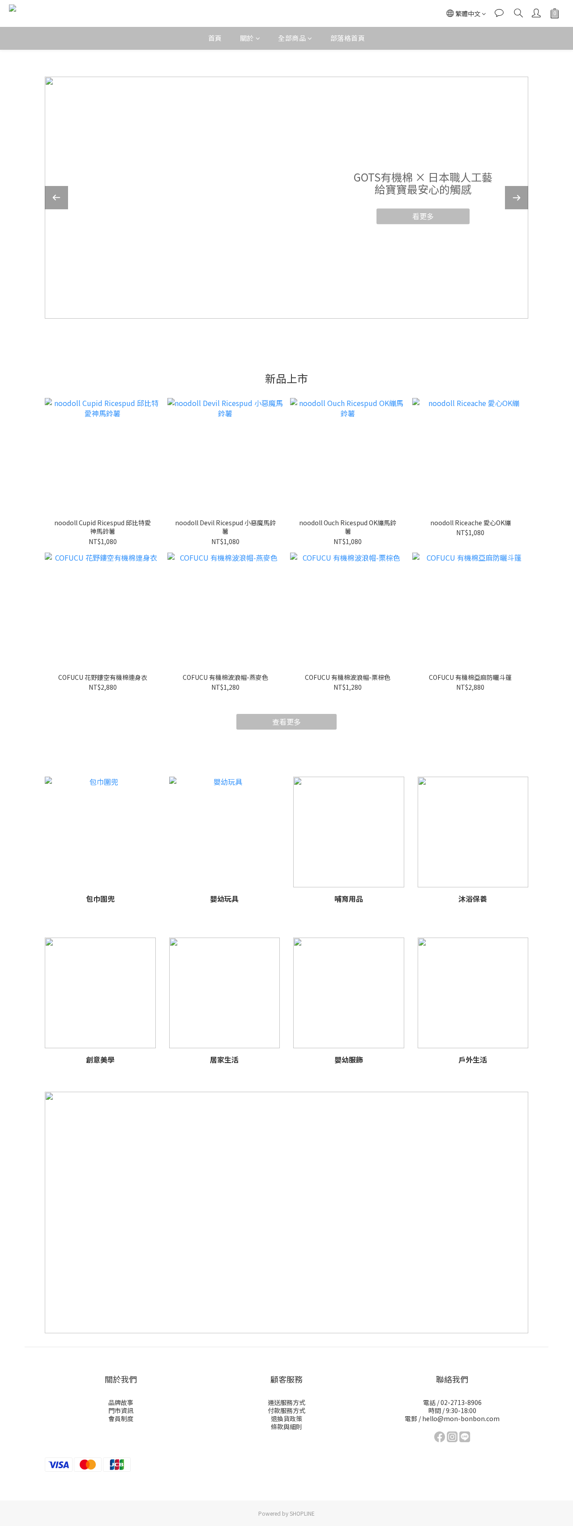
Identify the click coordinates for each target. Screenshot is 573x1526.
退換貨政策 (286, 1418)
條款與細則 (286, 1426)
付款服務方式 (286, 1410)
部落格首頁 (347, 38)
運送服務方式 (286, 1402)
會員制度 (120, 1418)
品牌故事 (120, 1402)
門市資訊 (120, 1410)
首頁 (215, 38)
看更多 (423, 216)
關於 (247, 38)
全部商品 (292, 38)
